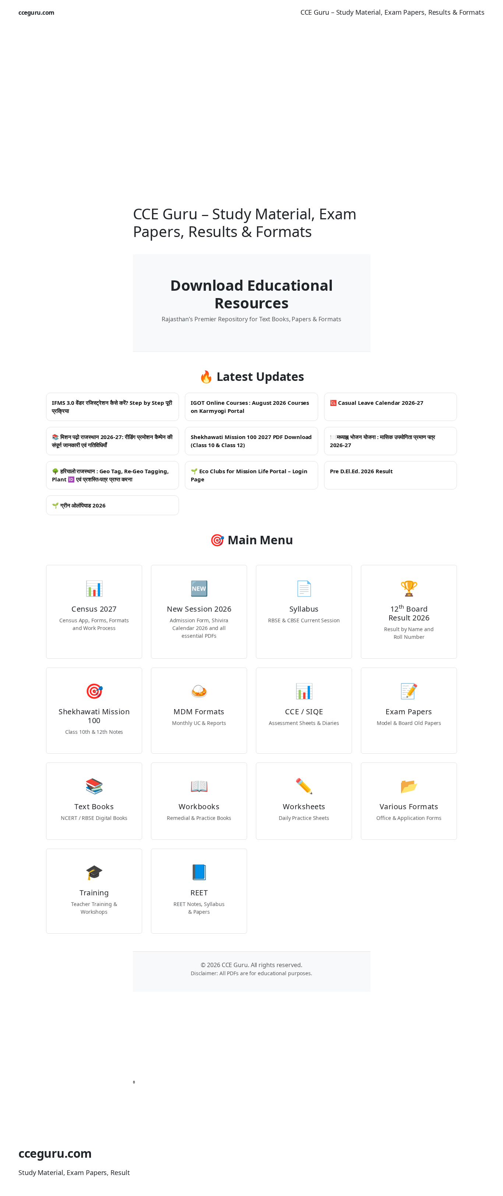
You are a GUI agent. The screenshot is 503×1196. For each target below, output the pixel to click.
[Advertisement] (251, 101)
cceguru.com (36, 12)
